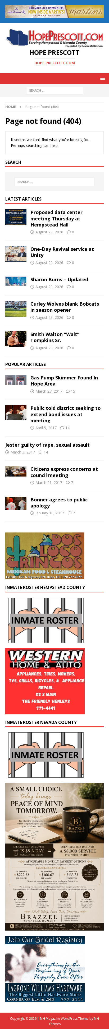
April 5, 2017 (46, 427)
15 (73, 391)
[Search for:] (54, 90)
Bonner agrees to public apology (59, 502)
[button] (102, 78)
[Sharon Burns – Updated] (15, 281)
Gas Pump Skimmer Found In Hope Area (64, 380)
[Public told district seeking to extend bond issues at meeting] (15, 412)
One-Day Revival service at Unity (62, 252)
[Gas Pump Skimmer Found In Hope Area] (15, 380)
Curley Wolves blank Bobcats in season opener (64, 307)
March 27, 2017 (48, 391)
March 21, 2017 (48, 482)
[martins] (54, 14)
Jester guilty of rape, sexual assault (47, 445)
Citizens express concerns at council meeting (64, 472)
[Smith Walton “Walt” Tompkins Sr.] (15, 339)
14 (67, 427)
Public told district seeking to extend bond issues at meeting (65, 414)
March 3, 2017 (22, 452)
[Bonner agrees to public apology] (15, 503)
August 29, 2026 (49, 231)
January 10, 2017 (49, 512)
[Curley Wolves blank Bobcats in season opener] (15, 309)
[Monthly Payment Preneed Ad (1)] (54, 927)
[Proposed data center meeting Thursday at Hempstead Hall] (15, 217)
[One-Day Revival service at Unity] (15, 254)
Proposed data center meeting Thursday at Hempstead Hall (56, 218)
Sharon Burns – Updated (59, 279)
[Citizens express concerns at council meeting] (15, 471)
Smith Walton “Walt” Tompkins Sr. (54, 337)
